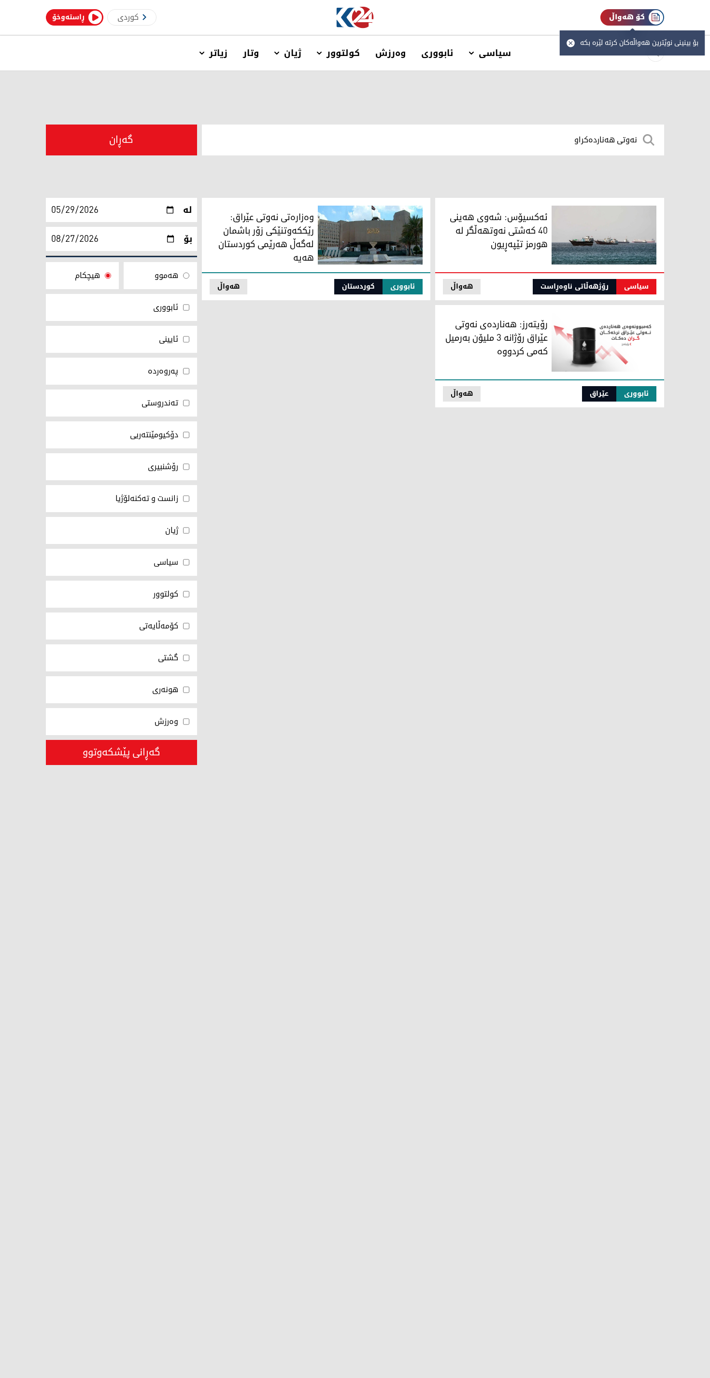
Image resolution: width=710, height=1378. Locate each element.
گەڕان (121, 140)
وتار (251, 53)
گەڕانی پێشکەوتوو (121, 752)
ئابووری (437, 53)
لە (187, 210)
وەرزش (390, 53)
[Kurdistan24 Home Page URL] (355, 17)
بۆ (188, 239)
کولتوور (343, 53)
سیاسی (495, 53)
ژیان (292, 53)
